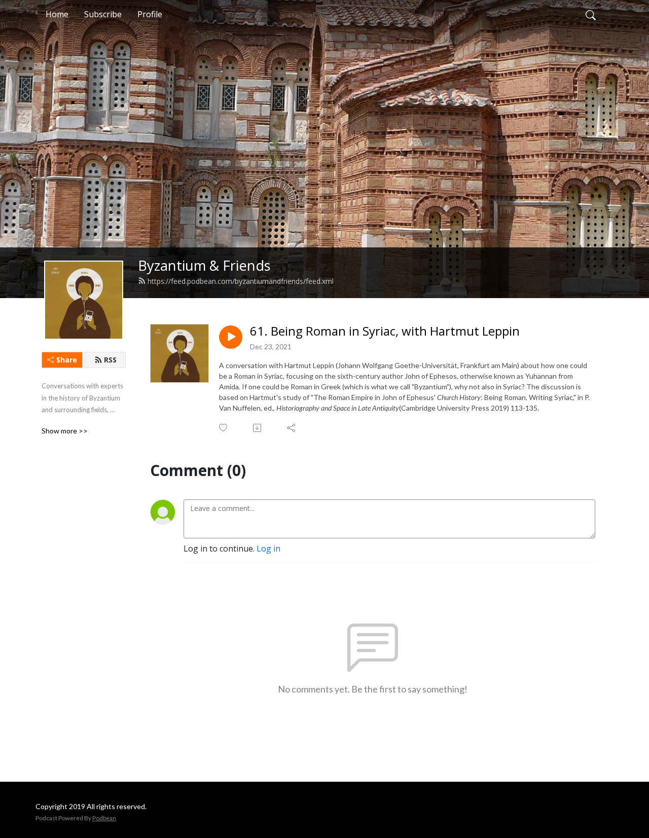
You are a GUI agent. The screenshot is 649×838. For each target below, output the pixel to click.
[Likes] (224, 427)
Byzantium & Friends (204, 265)
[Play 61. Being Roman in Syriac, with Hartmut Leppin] (230, 337)
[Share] (292, 428)
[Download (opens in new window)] (258, 428)
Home (57, 14)
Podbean (104, 818)
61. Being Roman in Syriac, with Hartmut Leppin (385, 331)
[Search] (591, 14)
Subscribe (103, 14)
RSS (110, 360)
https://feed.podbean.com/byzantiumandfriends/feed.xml (241, 281)
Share (66, 360)
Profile (149, 14)
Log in (268, 548)
